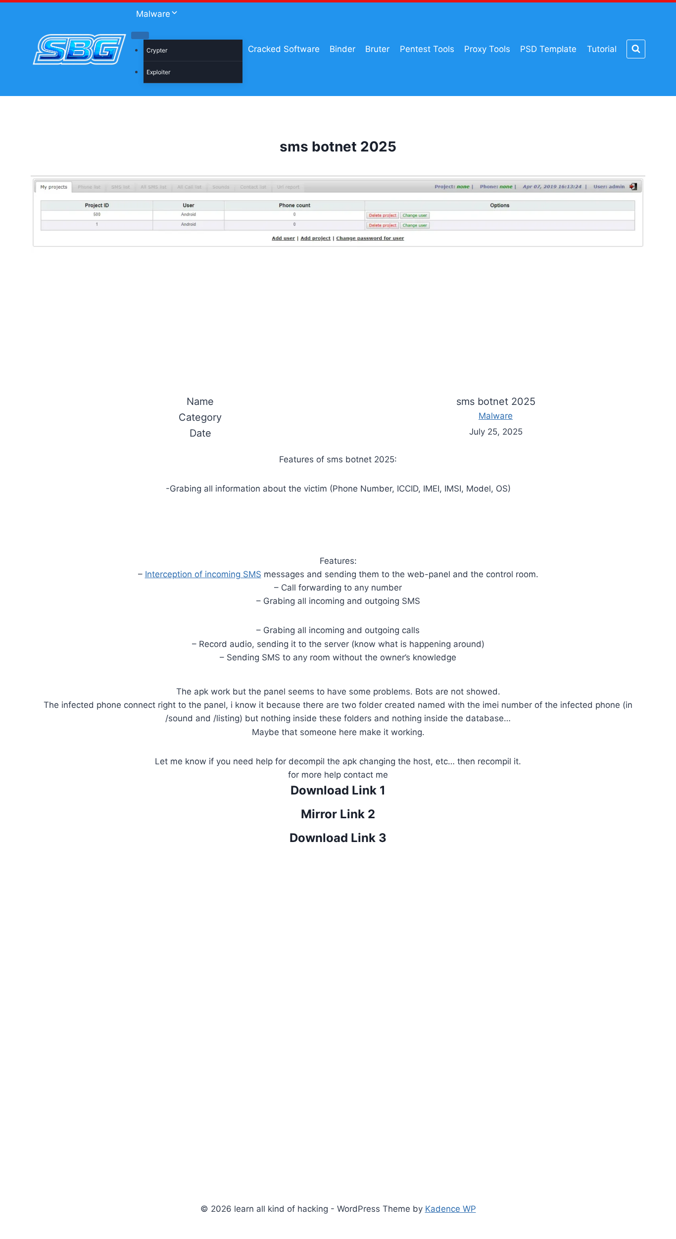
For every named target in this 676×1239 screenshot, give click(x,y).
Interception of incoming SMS (203, 574)
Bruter (377, 49)
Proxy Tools (487, 49)
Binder (342, 49)
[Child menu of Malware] (140, 35)
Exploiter (158, 72)
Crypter (156, 50)
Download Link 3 (338, 838)
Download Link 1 (338, 790)
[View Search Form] (636, 49)
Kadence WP (450, 1209)
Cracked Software (284, 49)
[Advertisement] (338, 1006)
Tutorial (602, 49)
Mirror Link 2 (338, 814)
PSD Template (548, 49)
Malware (496, 416)
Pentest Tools (427, 49)
